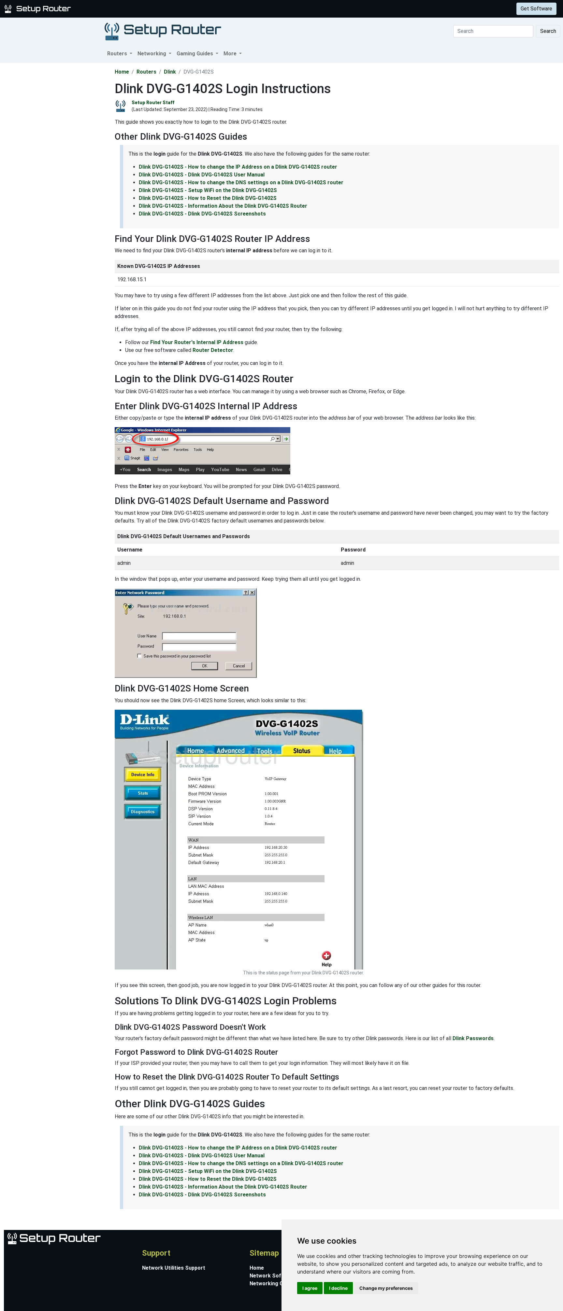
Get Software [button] (536, 9)
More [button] (231, 53)
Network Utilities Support (173, 1268)
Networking (131, 9)
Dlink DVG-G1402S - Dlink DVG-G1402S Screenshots (202, 214)
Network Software (273, 1276)
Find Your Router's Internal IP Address (196, 342)
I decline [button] (338, 1288)
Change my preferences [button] (386, 1288)
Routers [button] (117, 53)
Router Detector (213, 350)
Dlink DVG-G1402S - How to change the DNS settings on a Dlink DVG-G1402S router (241, 182)
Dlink (170, 72)
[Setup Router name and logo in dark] (163, 31)
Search (548, 31)
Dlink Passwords (473, 1038)
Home (122, 72)
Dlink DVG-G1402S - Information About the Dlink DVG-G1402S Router (223, 206)
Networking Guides (273, 1283)
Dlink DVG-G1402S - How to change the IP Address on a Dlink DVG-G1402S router (238, 167)
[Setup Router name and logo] (39, 8)
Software (162, 9)
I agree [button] (309, 1288)
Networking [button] (152, 53)
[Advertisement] (57, 160)
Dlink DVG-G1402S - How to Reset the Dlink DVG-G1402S (208, 198)
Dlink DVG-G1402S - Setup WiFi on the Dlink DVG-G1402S (208, 190)
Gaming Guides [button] (195, 53)
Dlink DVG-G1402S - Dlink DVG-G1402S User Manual (202, 175)
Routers (102, 9)
